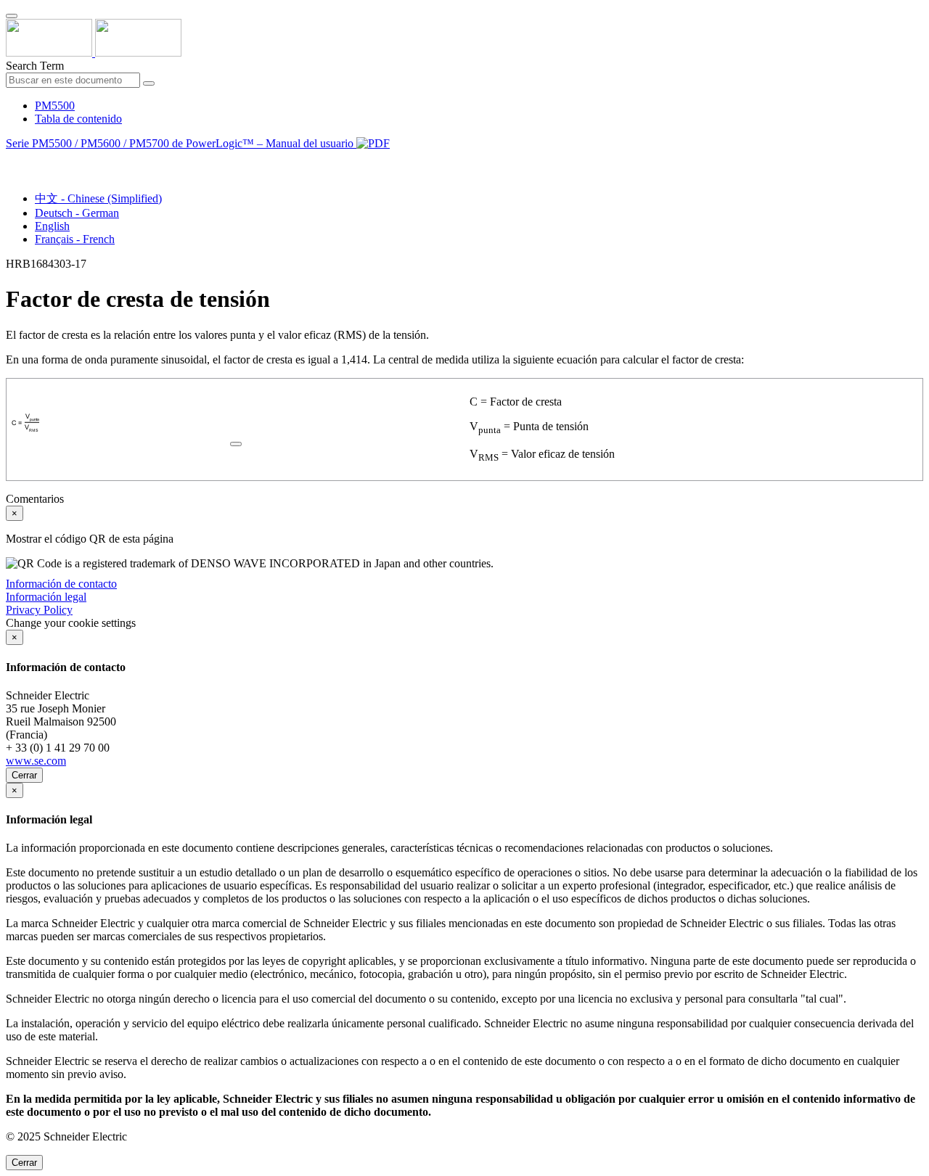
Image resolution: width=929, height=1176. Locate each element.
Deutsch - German (77, 213)
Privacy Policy (39, 610)
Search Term (35, 65)
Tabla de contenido (78, 118)
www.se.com (36, 760)
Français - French (75, 239)
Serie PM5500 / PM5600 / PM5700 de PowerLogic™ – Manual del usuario (181, 143)
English (52, 226)
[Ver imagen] (236, 440)
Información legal (46, 597)
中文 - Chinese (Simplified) (98, 198)
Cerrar (24, 775)
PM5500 (55, 105)
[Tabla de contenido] (11, 160)
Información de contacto (61, 583)
